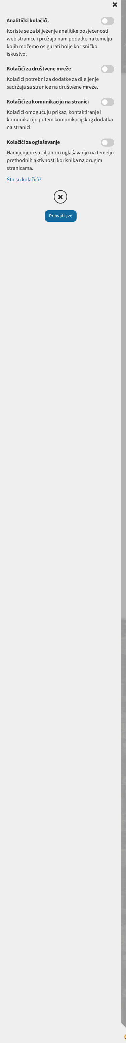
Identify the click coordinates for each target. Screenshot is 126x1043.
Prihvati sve (60, 216)
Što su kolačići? (24, 179)
